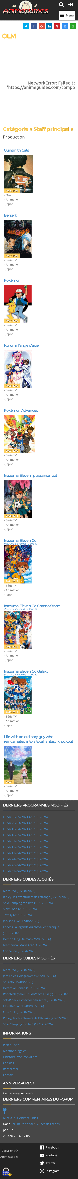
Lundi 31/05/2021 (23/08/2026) (25, 841)
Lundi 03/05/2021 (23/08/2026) (25, 817)
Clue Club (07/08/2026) (19, 1012)
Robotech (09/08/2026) (36, 994)
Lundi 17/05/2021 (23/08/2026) (25, 847)
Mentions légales (14, 1051)
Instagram (53, 1171)
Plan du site (11, 1045)
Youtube (51, 1155)
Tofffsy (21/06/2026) (17, 915)
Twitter (50, 1163)
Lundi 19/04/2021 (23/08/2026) (25, 829)
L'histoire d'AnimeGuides (20, 1057)
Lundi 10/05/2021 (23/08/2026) (25, 835)
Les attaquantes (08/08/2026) (23, 1006)
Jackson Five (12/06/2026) (21, 921)
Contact (8, 1075)
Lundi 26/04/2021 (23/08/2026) (25, 865)
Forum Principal (22, 1124)
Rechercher (10, 1069)
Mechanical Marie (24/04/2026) (25, 945)
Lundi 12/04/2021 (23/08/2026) (25, 853)
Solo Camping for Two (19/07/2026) (28, 903)
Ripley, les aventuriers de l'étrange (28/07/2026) (36, 897)
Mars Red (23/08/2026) (19, 891)
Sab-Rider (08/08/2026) (34, 1000)
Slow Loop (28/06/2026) (20, 909)
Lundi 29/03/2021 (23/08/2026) (25, 823)
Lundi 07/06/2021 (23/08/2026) (25, 871)
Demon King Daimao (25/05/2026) (27, 939)
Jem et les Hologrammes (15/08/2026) (29, 976)
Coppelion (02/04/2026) (19, 951)
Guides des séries (48, 1124)
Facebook (52, 1147)
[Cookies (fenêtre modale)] (7, 1172)
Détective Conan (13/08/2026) (24, 988)
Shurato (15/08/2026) (18, 982)
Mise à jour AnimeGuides (20, 1118)
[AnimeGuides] (26, 7)
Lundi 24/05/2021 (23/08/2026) (25, 859)
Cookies (8, 1063)
